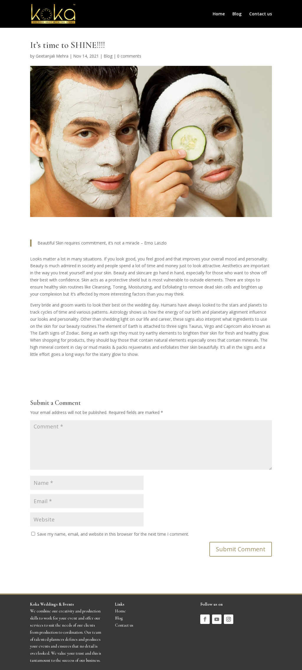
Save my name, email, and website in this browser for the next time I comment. (113, 534)
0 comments (129, 56)
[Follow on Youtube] (216, 619)
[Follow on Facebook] (205, 619)
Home (219, 14)
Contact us (260, 14)
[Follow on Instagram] (228, 619)
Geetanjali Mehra (52, 56)
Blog (237, 14)
